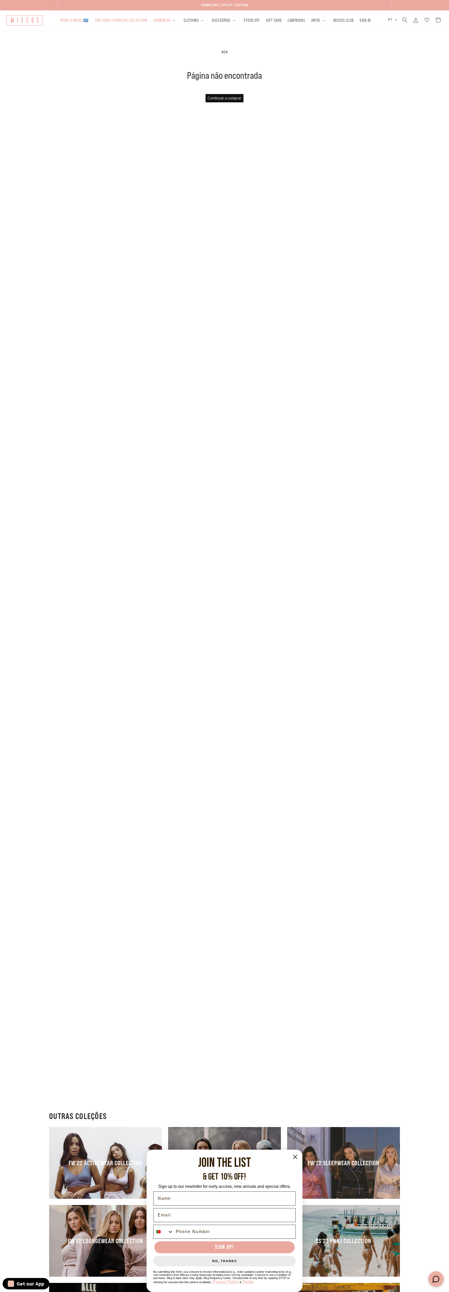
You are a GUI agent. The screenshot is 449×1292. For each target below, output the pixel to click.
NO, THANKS (224, 1261)
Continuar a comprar (224, 98)
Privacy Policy (226, 1282)
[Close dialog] (295, 1157)
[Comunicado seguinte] (391, 5)
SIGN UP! (224, 1247)
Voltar (228, 611)
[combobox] (163, 1231)
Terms (247, 1282)
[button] (165, 20)
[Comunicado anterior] (57, 5)
